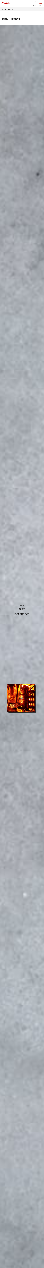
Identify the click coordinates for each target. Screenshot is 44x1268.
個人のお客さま (7, 9)
